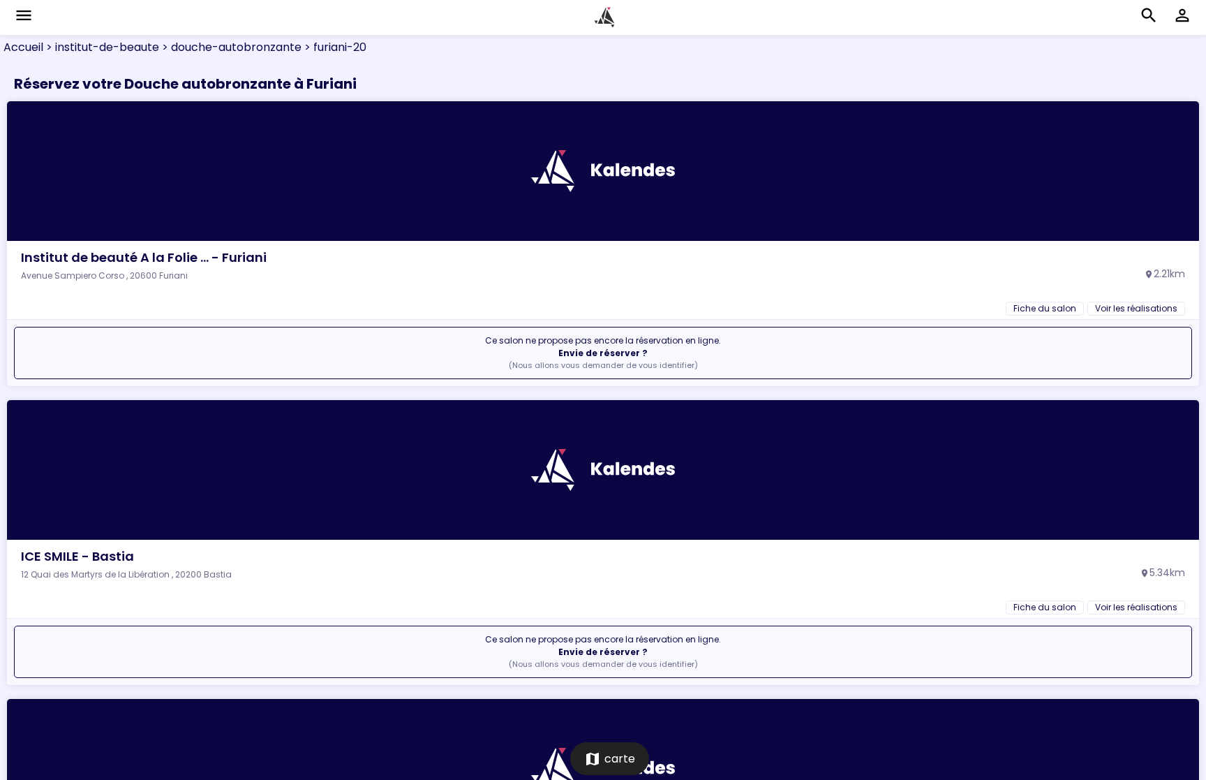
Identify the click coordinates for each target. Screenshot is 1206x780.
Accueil (23, 47)
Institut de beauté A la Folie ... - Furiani (144, 257)
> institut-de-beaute (101, 47)
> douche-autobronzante (230, 47)
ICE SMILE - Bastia (77, 556)
